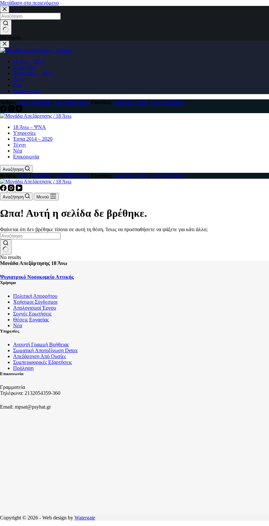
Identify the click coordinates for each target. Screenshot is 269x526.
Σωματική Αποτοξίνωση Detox (45, 350)
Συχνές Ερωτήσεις (32, 313)
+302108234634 (72, 102)
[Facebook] (4, 110)
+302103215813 (167, 102)
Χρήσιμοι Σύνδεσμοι (35, 302)
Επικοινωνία (26, 156)
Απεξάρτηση (26, 356)
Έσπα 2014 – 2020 (32, 139)
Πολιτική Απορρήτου (35, 296)
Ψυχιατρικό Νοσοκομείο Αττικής (37, 277)
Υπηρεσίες (24, 133)
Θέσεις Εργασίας (31, 319)
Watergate (84, 517)
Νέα (17, 150)
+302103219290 (131, 102)
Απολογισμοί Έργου (34, 308)
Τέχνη (19, 145)
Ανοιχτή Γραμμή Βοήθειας (41, 344)
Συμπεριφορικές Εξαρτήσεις (42, 362)
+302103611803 (34, 102)
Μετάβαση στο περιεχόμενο (29, 3)
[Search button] (5, 246)
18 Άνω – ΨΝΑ (29, 127)
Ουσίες (58, 356)
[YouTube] (19, 110)
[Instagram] (12, 110)
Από (45, 356)
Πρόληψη (23, 368)
